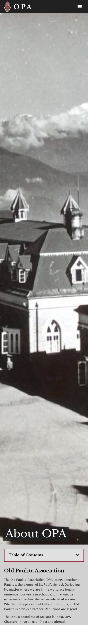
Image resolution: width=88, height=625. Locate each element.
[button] (79, 6)
